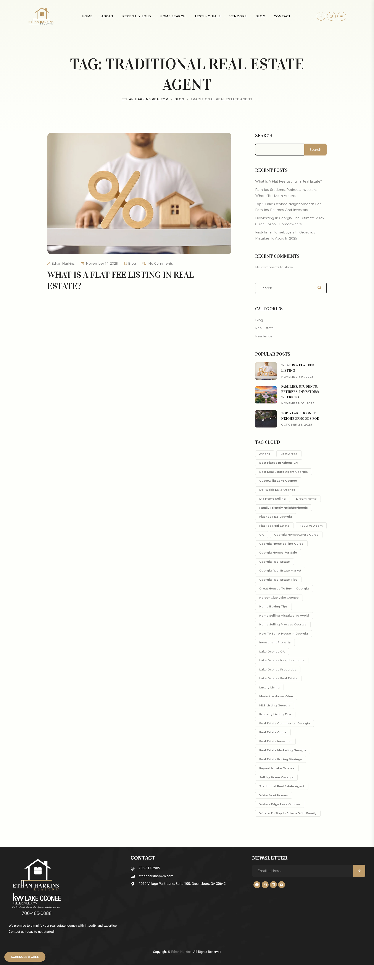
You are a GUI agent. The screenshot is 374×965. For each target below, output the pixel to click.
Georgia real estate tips (278, 579)
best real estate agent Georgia (283, 471)
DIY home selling (272, 498)
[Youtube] (281, 884)
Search (263, 135)
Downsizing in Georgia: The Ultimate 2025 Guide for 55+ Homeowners (289, 221)
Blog (260, 16)
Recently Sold (136, 16)
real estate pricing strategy (280, 759)
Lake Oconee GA (272, 651)
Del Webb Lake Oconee (277, 489)
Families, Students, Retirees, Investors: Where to (300, 391)
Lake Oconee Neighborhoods (281, 660)
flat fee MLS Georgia (275, 516)
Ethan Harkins (63, 263)
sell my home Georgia (276, 777)
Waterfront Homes (273, 795)
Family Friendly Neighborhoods (283, 507)
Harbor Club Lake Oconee (279, 597)
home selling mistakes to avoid (284, 615)
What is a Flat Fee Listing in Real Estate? (288, 181)
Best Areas (288, 453)
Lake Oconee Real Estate (278, 678)
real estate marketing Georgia (282, 750)
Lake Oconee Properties (277, 669)
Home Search (173, 16)
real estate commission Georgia (284, 723)
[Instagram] (265, 884)
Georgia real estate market (280, 570)
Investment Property (275, 642)
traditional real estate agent (281, 786)
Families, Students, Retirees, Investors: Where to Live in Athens (286, 193)
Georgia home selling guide (281, 543)
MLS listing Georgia (274, 705)
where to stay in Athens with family (287, 813)
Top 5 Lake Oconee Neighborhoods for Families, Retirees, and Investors (288, 207)
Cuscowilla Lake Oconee (278, 480)
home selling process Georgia (282, 624)
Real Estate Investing (275, 741)
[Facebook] (256, 884)
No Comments (160, 263)
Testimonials (207, 16)
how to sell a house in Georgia (283, 633)
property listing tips (275, 714)
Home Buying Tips (273, 606)
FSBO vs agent (311, 525)
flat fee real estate (274, 525)
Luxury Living (269, 687)
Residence (263, 336)
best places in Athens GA (278, 462)
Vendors (238, 16)
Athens (264, 453)
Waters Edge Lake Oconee (279, 804)
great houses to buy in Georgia (284, 588)
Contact (282, 16)
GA (261, 534)
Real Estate (264, 328)
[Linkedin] (273, 884)
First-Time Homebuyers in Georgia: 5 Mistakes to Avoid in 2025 (285, 235)
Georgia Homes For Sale (278, 552)
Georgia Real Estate (274, 561)
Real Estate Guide (273, 732)
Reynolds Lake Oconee (277, 768)
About (107, 16)
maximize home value (276, 696)
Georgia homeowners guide (296, 534)
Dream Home (306, 498)
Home (87, 16)
